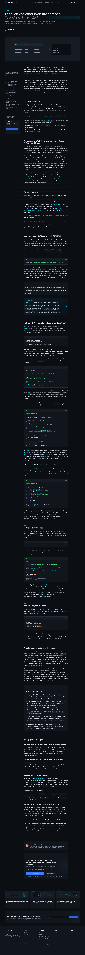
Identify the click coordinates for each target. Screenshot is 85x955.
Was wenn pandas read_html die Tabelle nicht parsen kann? (11, 114)
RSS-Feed (70, 936)
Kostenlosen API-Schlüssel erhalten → (35, 873)
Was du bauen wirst (9, 70)
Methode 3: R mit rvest (9, 87)
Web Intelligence (27, 941)
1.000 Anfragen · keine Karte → (12, 131)
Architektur (26, 938)
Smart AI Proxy (56, 936)
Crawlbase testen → (75, 2)
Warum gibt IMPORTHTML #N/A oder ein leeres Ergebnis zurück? (12, 105)
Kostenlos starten (12, 128)
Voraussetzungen (8, 75)
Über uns (53, 2)
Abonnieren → (74, 917)
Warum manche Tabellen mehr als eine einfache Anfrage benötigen (11, 73)
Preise (55, 941)
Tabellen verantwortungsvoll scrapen (10, 93)
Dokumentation (30, 2)
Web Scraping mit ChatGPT (44, 936)
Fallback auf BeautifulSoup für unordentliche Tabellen (11, 85)
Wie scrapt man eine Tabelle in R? (12, 110)
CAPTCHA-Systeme (28, 936)
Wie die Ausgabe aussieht (10, 90)
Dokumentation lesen (50, 873)
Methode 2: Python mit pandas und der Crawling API (12, 82)
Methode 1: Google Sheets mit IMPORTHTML (11, 78)
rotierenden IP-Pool (32, 177)
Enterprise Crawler (57, 934)
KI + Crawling (26, 932)
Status (70, 934)
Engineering (10, 6)
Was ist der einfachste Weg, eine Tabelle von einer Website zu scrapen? (12, 101)
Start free (64, 306)
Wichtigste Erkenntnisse (10, 95)
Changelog (47, 2)
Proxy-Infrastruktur (27, 934)
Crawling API (59, 179)
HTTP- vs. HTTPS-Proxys (44, 942)
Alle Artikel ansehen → (75, 888)
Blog (6, 6)
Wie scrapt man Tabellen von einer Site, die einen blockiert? (12, 117)
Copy (66, 259)
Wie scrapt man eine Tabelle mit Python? (11, 108)
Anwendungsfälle (38, 2)
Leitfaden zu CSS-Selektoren (55, 474)
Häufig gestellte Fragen (10, 98)
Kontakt (70, 938)
